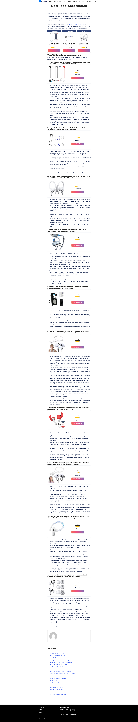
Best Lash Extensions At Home (57, 689)
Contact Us (41, 714)
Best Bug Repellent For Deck (57, 666)
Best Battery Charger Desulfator (58, 678)
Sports (69, 1)
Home (50, 1)
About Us (41, 709)
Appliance (75, 1)
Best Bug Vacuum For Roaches (57, 653)
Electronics (81, 1)
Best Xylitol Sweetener (55, 657)
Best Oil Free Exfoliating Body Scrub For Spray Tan (62, 673)
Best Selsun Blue (54, 680)
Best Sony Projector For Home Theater (59, 651)
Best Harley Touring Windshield (58, 694)
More (95, 1)
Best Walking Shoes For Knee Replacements (61, 662)
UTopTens (41, 707)
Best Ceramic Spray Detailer (57, 676)
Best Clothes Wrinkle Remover (57, 655)
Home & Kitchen (57, 1)
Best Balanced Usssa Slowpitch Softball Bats (61, 671)
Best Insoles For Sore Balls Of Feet (58, 664)
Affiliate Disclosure (42, 710)
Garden (64, 1)
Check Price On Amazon (54, 50)
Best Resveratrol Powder (56, 682)
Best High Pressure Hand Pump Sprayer (60, 660)
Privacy (40, 712)
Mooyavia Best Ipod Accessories (77, 24)
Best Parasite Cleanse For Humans (58, 692)
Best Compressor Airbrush (56, 685)
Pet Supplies (89, 1)
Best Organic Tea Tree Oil (56, 687)
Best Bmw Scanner (54, 669)
